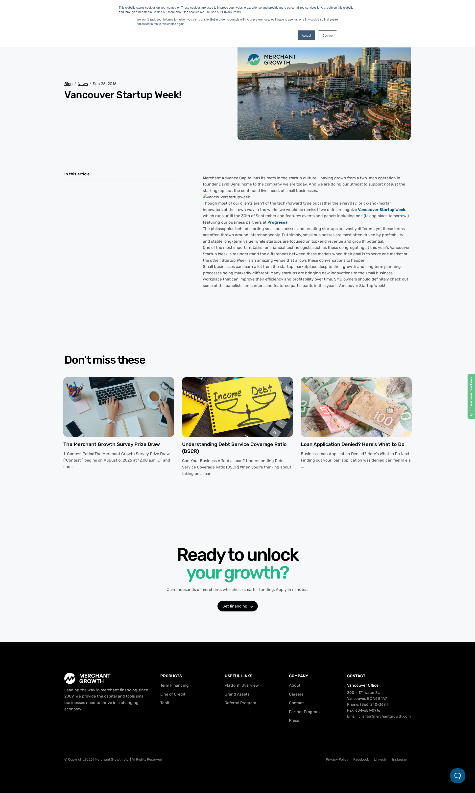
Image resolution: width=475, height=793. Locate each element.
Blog (68, 83)
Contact (296, 702)
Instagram (400, 759)
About (294, 685)
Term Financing (174, 685)
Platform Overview (242, 685)
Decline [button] (327, 35)
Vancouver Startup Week (381, 209)
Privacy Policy (337, 759)
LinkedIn (380, 759)
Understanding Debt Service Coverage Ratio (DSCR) (234, 447)
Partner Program (304, 711)
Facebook (361, 759)
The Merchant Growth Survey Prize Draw (111, 444)
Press (294, 720)
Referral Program (240, 702)
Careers (296, 694)
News (83, 83)
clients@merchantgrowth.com (384, 716)
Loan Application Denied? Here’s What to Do (352, 444)
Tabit (164, 702)
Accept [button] (306, 35)
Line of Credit (172, 694)
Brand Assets (237, 694)
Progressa (277, 222)
